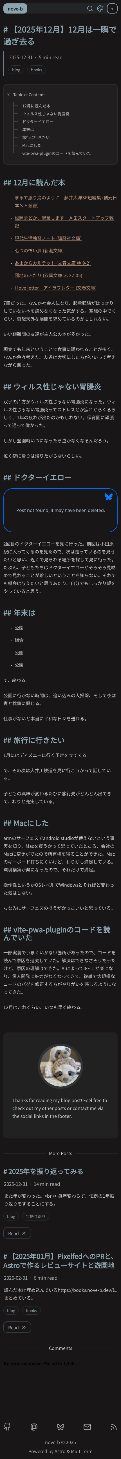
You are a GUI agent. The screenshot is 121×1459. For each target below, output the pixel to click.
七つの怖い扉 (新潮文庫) (39, 250)
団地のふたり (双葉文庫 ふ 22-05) (48, 275)
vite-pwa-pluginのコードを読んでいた (56, 153)
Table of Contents (29, 94)
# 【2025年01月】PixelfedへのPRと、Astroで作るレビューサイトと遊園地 (60, 1260)
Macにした (31, 145)
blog (16, 69)
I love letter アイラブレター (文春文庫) (56, 287)
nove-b (15, 8)
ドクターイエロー (37, 121)
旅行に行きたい (36, 137)
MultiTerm (82, 1451)
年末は (28, 129)
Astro (60, 1451)
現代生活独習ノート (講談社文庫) (48, 238)
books (36, 69)
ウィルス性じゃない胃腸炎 (46, 113)
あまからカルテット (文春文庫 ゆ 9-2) (53, 262)
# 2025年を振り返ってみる (43, 1171)
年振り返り (36, 1216)
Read (13, 1233)
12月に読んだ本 (36, 106)
